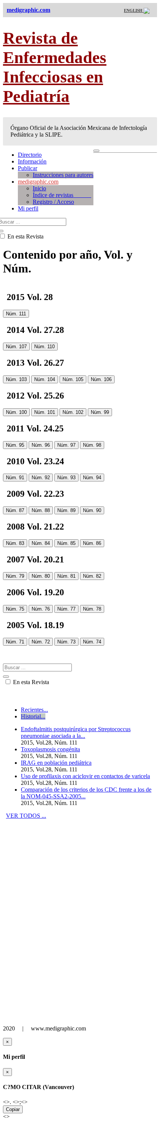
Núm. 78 (92, 609)
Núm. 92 (41, 477)
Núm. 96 (41, 445)
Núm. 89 (66, 510)
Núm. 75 (15, 609)
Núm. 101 (44, 412)
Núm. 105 (73, 379)
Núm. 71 (15, 642)
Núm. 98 (92, 445)
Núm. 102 (73, 412)
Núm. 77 (66, 609)
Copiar (13, 1109)
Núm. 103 (16, 379)
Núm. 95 (15, 445)
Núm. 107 (16, 346)
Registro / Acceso (53, 202)
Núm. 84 (41, 543)
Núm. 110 (44, 346)
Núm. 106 (101, 379)
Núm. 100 (16, 412)
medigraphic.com (38, 181)
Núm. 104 (44, 379)
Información (32, 161)
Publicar (27, 168)
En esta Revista (30, 682)
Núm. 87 (15, 510)
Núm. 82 (92, 576)
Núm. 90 (92, 510)
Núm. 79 (15, 576)
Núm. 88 (41, 510)
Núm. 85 (66, 543)
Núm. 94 (92, 477)
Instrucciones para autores (63, 175)
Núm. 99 (100, 412)
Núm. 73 (66, 642)
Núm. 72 (41, 642)
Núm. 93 (66, 477)
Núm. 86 (92, 543)
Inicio (39, 188)
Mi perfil (28, 208)
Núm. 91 (15, 477)
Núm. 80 (41, 576)
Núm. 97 (66, 445)
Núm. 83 (15, 543)
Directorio (30, 155)
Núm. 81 (66, 576)
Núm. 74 (92, 642)
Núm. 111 (16, 313)
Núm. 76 (41, 609)
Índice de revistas (62, 195)
